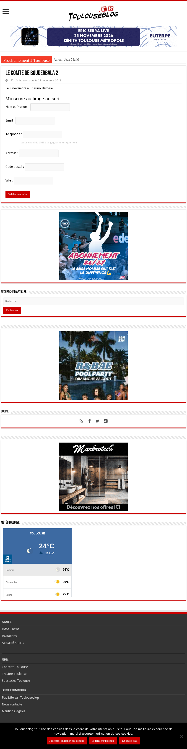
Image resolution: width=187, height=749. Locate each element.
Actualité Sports (13, 643)
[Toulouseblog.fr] (93, 12)
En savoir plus (130, 740)
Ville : (9, 180)
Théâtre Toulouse (14, 674)
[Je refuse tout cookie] (181, 736)
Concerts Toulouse (15, 667)
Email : (10, 120)
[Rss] (81, 421)
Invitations (9, 636)
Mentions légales (13, 711)
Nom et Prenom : (17, 107)
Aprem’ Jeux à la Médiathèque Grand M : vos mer (86, 59)
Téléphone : (13, 134)
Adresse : (11, 153)
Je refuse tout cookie (103, 740)
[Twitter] (97, 421)
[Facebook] (89, 421)
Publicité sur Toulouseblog (20, 697)
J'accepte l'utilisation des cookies (66, 740)
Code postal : (14, 166)
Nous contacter (12, 704)
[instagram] (105, 421)
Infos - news (10, 629)
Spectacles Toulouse (16, 680)
